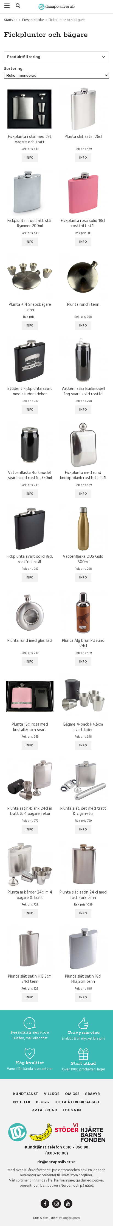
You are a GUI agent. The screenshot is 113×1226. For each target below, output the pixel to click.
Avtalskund (44, 1110)
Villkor (52, 1094)
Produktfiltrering (23, 57)
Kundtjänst (25, 1094)
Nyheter (21, 1102)
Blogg (42, 1102)
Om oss (72, 1094)
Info (30, 157)
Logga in (72, 1110)
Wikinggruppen (69, 1218)
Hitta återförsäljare (77, 1102)
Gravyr (92, 1094)
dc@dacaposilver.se (56, 1162)
